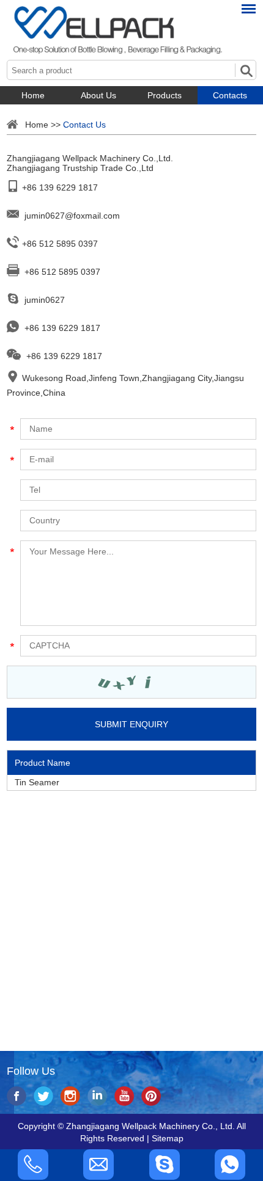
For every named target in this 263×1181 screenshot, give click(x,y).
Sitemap (167, 1138)
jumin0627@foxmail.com (72, 215)
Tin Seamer (37, 782)
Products (164, 95)
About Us (98, 95)
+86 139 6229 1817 (62, 328)
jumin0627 (44, 300)
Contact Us (84, 124)
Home (33, 95)
